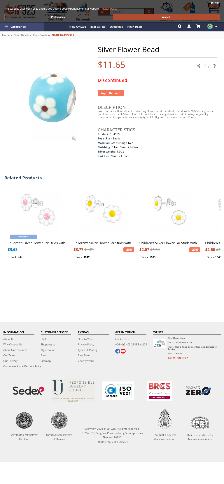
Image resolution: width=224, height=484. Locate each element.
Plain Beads (40, 35)
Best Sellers (97, 27)
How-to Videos (86, 339)
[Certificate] (73, 391)
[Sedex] (28, 390)
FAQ (43, 339)
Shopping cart (49, 344)
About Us (8, 339)
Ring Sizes (84, 355)
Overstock (116, 27)
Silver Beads (21, 35)
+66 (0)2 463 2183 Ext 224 (131, 344)
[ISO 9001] (117, 390)
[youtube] (123, 351)
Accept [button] (166, 17)
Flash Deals (134, 27)
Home (6, 35)
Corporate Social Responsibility (22, 366)
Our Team (9, 355)
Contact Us (122, 339)
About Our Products (15, 350)
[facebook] (117, 351)
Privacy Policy (86, 344)
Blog (43, 355)
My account (48, 350)
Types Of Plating (88, 350)
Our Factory (10, 361)
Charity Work (86, 361)
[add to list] (207, 67)
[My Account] (189, 26)
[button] (22, 26)
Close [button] (215, 3)
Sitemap (46, 361)
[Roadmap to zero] (198, 390)
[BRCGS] (159, 391)
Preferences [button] (58, 17)
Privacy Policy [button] (109, 8)
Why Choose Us (12, 344)
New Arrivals (77, 27)
